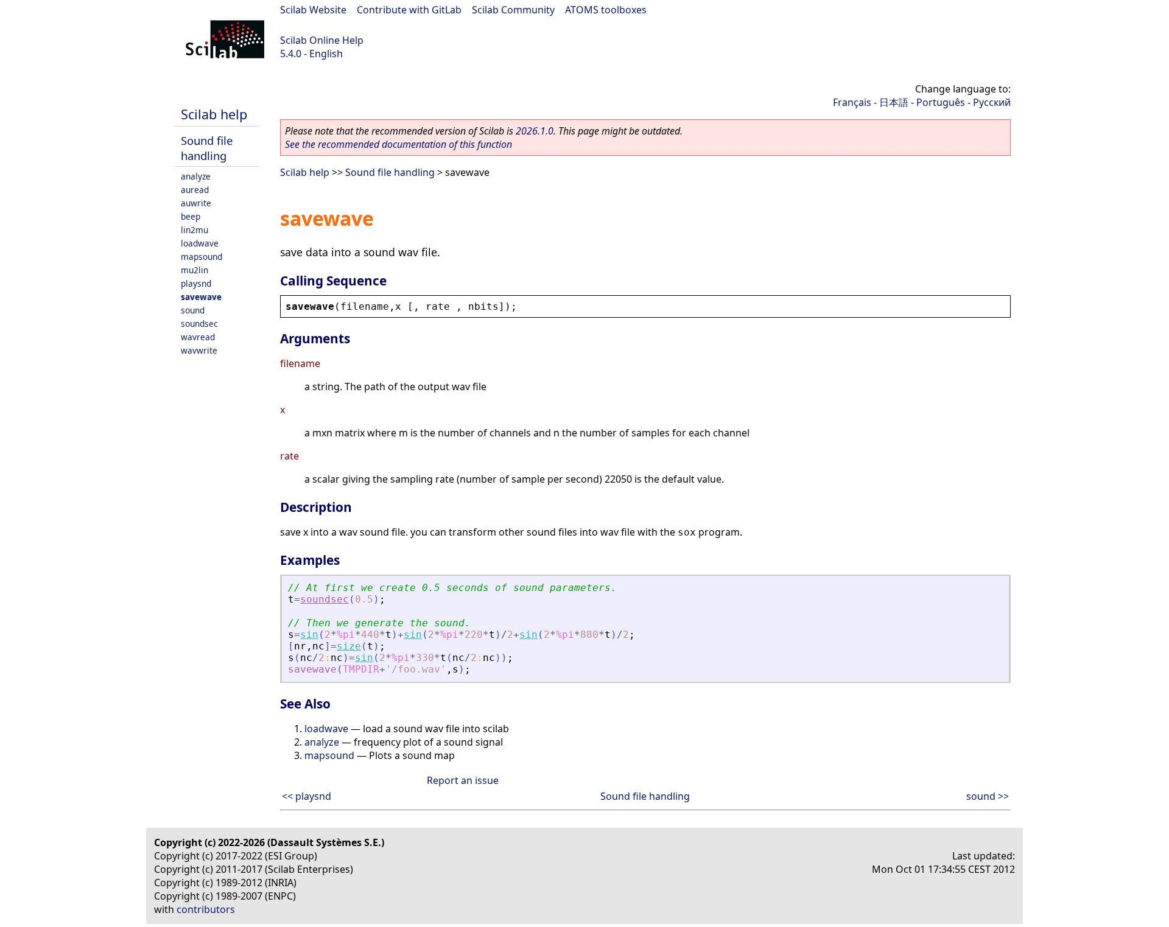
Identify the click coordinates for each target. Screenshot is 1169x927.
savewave (201, 297)
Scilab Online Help (321, 40)
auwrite (196, 203)
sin (309, 634)
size (349, 646)
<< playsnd (306, 796)
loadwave (200, 243)
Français (852, 102)
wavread (198, 337)
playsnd (196, 283)
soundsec (199, 323)
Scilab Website (313, 9)
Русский (992, 102)
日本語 (893, 102)
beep (190, 216)
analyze (196, 176)
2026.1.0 (534, 131)
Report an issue (463, 780)
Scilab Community (513, 9)
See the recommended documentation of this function (398, 144)
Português (940, 102)
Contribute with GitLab (409, 9)
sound (193, 310)
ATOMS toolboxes (606, 9)
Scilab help (214, 114)
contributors (206, 909)
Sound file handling (207, 148)
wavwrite (199, 350)
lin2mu (194, 230)
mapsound (201, 256)
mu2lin (194, 270)
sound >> (987, 796)
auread (195, 189)
